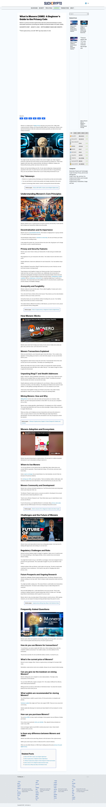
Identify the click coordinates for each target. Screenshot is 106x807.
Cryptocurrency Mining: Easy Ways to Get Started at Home (46, 603)
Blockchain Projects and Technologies (78, 171)
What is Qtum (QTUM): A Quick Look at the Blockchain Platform (73, 28)
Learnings (56, 8)
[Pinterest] (30, 118)
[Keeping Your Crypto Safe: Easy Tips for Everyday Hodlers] (37, 790)
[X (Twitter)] (26, 118)
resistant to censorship (41, 237)
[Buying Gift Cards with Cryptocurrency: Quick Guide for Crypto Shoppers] (73, 790)
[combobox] (78, 14)
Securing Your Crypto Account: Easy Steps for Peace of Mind (63, 790)
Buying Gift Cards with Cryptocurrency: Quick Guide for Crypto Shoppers (82, 790)
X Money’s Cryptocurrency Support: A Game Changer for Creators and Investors (39, 760)
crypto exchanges (28, 474)
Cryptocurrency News (74, 179)
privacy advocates (56, 503)
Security (41, 8)
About (72, 8)
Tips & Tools (48, 8)
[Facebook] (21, 118)
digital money (37, 125)
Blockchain (34, 8)
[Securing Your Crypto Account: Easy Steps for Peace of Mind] (55, 790)
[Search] (88, 3)
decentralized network (34, 232)
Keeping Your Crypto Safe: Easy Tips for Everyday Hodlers (45, 790)
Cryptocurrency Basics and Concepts (51, 27)
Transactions (65, 8)
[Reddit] (39, 118)
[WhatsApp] (43, 118)
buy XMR (27, 717)
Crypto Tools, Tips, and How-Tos (77, 176)
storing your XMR (27, 479)
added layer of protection (36, 278)
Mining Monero (24, 399)
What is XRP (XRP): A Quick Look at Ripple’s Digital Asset (45, 187)
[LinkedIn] (86, 3)
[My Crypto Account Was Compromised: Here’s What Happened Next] (19, 790)
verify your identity (38, 722)
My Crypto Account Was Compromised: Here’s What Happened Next (27, 790)
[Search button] (87, 14)
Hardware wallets (25, 703)
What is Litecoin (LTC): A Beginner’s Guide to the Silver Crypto (45, 508)
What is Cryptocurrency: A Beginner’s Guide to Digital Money (45, 309)
